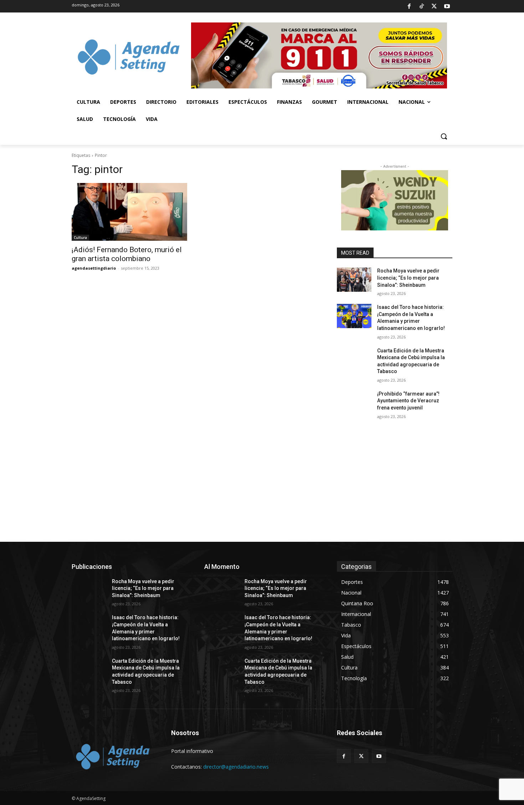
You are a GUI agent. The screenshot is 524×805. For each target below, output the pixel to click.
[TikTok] (421, 6)
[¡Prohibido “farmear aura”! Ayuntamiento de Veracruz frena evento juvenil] (354, 403)
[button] (443, 136)
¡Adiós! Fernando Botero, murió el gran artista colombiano (127, 254)
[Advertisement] (262, 488)
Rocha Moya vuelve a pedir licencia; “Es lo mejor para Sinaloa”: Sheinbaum (408, 277)
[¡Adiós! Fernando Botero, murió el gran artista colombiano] (129, 212)
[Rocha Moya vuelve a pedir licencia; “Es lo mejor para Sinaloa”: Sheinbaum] (354, 280)
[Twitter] (434, 6)
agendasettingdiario (94, 268)
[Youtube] (447, 6)
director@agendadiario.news (236, 766)
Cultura (80, 237)
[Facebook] (409, 6)
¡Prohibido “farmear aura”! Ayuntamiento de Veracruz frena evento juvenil (408, 401)
